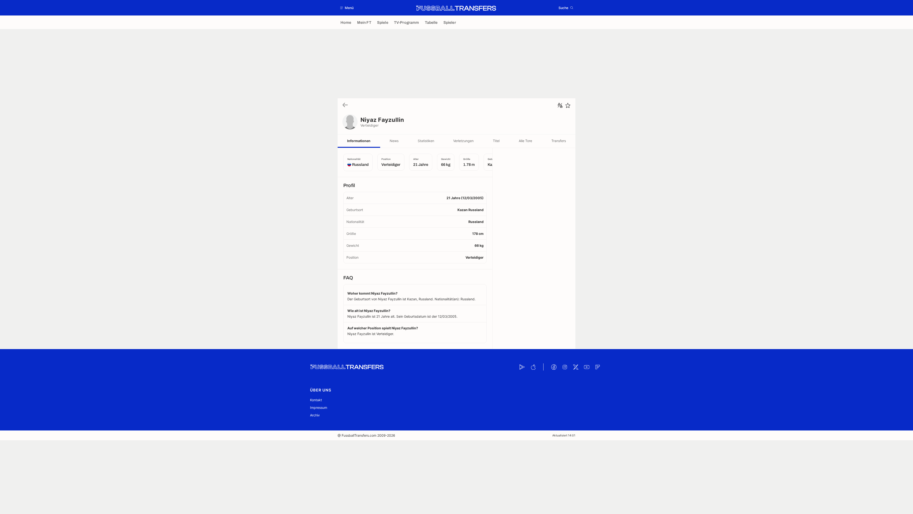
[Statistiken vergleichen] (560, 105)
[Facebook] (553, 367)
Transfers (558, 141)
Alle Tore (525, 141)
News (394, 141)
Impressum (318, 407)
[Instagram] (564, 367)
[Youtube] (586, 367)
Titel (496, 141)
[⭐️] (568, 105)
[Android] (522, 367)
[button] (347, 8)
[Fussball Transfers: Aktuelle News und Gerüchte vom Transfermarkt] (456, 8)
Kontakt (316, 400)
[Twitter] (575, 367)
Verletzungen (463, 141)
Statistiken (426, 141)
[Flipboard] (597, 367)
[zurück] (345, 105)
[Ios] (533, 367)
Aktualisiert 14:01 (563, 435)
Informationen (358, 141)
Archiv (315, 415)
